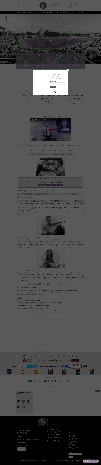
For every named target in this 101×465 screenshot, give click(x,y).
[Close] (68, 70)
